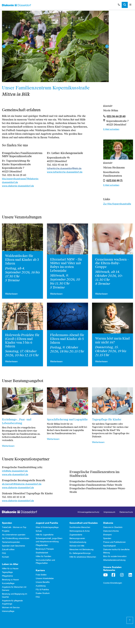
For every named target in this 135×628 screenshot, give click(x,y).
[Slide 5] (59, 80)
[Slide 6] (61, 80)
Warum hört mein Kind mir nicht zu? (112, 340)
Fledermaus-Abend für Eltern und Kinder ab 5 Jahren (67, 339)
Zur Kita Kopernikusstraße (117, 203)
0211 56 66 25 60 (116, 116)
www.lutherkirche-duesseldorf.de (64, 171)
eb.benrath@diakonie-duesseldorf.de (21, 483)
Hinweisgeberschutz (88, 512)
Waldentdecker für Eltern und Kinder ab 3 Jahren (22, 259)
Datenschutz (126, 512)
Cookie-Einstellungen (112, 583)
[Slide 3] (55, 80)
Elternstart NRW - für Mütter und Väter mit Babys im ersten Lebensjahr (66, 265)
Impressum (109, 512)
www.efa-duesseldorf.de (15, 474)
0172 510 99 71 (114, 180)
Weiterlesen (11, 293)
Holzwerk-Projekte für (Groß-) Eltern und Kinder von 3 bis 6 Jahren (22, 340)
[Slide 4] (57, 80)
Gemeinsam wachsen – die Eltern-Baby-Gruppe (112, 263)
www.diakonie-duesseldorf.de (18, 185)
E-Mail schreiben (111, 129)
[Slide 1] (49, 80)
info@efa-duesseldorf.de (15, 470)
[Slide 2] (53, 80)
